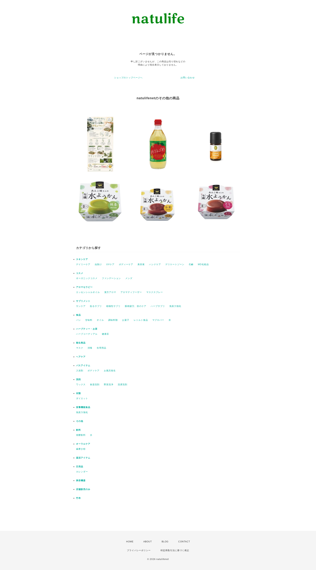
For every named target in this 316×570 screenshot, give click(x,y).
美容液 (141, 264)
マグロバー (158, 320)
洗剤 (78, 379)
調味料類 (113, 320)
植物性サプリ (113, 306)
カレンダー (82, 471)
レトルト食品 (141, 320)
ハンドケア (155, 264)
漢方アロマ (110, 292)
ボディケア (93, 370)
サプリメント (83, 301)
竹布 (78, 498)
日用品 (79, 466)
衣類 (78, 393)
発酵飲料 (81, 435)
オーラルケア (83, 444)
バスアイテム (83, 365)
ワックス (81, 384)
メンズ (128, 278)
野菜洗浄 (108, 384)
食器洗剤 (94, 384)
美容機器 (81, 480)
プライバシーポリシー (139, 550)
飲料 (78, 430)
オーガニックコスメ (86, 278)
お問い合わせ (187, 77)
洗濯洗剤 (122, 384)
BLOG (165, 541)
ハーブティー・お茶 (86, 329)
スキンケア (82, 259)
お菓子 (125, 320)
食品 (78, 315)
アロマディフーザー (131, 292)
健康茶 (105, 334)
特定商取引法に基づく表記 (175, 550)
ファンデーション (111, 278)
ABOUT (147, 541)
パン (78, 320)
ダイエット (82, 398)
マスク (79, 348)
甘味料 (88, 320)
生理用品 (101, 348)
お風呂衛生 (110, 370)
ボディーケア (126, 264)
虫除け (98, 264)
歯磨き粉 (81, 449)
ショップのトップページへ (128, 77)
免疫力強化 (175, 306)
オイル (100, 320)
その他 (79, 421)
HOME (129, 541)
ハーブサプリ (158, 306)
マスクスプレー (154, 292)
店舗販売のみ (83, 489)
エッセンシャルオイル (88, 292)
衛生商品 (81, 342)
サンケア (81, 306)
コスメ (79, 273)
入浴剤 (79, 370)
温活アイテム (83, 457)
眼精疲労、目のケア (135, 306)
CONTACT (184, 541)
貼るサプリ (96, 306)
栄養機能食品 (83, 407)
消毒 (90, 348)
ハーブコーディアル (86, 334)
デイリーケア (83, 264)
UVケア (110, 264)
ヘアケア (81, 356)
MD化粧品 (203, 264)
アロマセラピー (84, 287)
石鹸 (191, 264)
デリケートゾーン (174, 264)
